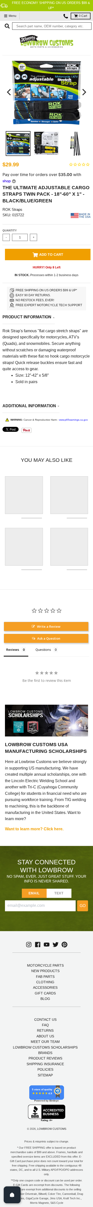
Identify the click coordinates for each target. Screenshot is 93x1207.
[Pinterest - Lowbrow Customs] (64, 945)
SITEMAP (45, 1075)
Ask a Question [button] (48, 638)
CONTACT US (45, 1020)
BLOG (45, 999)
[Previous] (9, 92)
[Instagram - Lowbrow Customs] (29, 945)
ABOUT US (45, 1036)
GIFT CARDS (45, 993)
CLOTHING (45, 982)
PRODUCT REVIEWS (45, 1058)
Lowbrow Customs (51, 1128)
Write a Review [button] (49, 626)
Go (83, 906)
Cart (83, 16)
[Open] (12, 1194)
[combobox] (52, 26)
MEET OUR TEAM (45, 1042)
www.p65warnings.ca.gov (73, 419)
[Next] (83, 92)
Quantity (9, 230)
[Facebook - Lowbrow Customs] (38, 945)
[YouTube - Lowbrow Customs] (47, 945)
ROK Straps (12, 209)
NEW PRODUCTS (45, 971)
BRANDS (45, 1053)
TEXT (58, 893)
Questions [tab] (43, 649)
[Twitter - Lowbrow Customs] (56, 945)
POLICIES (45, 1069)
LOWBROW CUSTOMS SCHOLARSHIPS (45, 1047)
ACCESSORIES (45, 987)
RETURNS (45, 1030)
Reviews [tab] (12, 649)
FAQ (45, 1025)
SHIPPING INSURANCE (45, 1064)
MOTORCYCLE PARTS (45, 965)
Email (34, 893)
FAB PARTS (45, 977)
